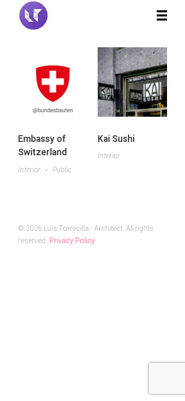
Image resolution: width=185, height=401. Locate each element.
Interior (29, 170)
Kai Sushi (116, 139)
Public (61, 170)
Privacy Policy (72, 240)
